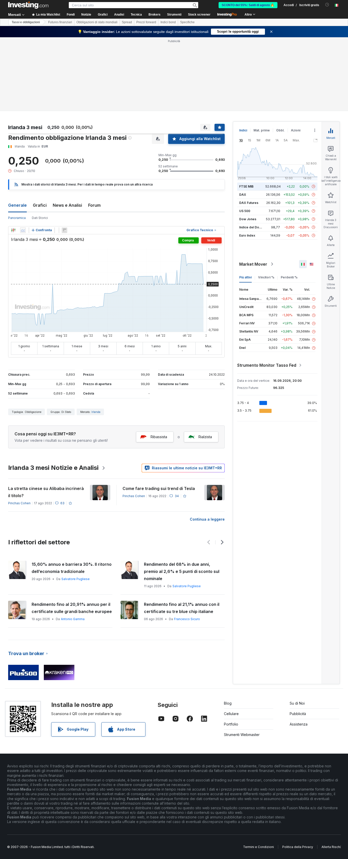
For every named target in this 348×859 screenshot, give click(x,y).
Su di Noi (297, 703)
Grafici (40, 205)
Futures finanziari (60, 22)
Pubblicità (298, 713)
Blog (228, 703)
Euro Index (247, 235)
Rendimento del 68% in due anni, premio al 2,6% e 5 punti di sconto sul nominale (181, 571)
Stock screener (199, 14)
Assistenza (298, 724)
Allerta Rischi (331, 847)
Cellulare (231, 713)
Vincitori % (266, 277)
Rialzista (205, 437)
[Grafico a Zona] (23, 230)
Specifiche (187, 22)
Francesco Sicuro (187, 619)
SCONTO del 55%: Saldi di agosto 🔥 (248, 5)
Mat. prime (261, 130)
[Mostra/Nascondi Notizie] (64, 230)
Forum (94, 205)
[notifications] (327, 4)
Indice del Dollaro (252, 227)
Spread (127, 22)
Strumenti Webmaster (242, 734)
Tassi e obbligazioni (26, 22)
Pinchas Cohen (19, 503)
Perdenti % (289, 277)
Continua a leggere (207, 519)
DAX (242, 195)
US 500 (244, 211)
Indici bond (168, 22)
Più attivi (245, 277)
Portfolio (231, 724)
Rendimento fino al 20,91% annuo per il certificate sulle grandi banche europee (72, 608)
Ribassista (159, 437)
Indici (243, 130)
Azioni (295, 130)
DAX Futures (248, 203)
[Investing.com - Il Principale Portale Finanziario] (28, 5)
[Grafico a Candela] (13, 230)
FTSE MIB (246, 186)
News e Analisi (67, 205)
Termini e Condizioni (258, 847)
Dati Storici (40, 218)
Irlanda (95, 411)
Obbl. (280, 130)
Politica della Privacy (297, 847)
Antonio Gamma (73, 619)
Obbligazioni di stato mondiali (96, 22)
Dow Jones (247, 219)
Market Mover (253, 264)
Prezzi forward (146, 22)
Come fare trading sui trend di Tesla (159, 488)
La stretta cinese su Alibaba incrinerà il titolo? (46, 492)
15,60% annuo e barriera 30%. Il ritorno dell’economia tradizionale (72, 568)
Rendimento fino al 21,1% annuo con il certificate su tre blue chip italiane (181, 608)
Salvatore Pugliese (75, 579)
